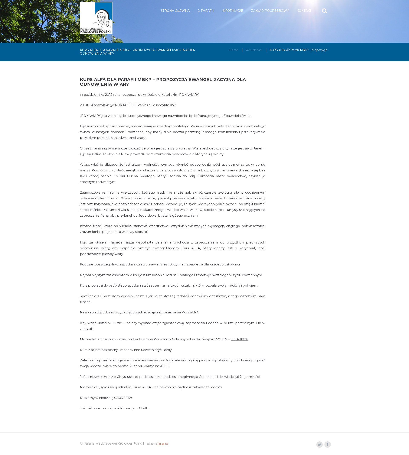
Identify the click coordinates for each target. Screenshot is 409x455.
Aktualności (254, 50)
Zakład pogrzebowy (270, 11)
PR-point (162, 443)
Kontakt (304, 11)
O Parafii (205, 11)
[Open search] (325, 10)
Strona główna (175, 11)
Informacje (232, 11)
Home (233, 50)
